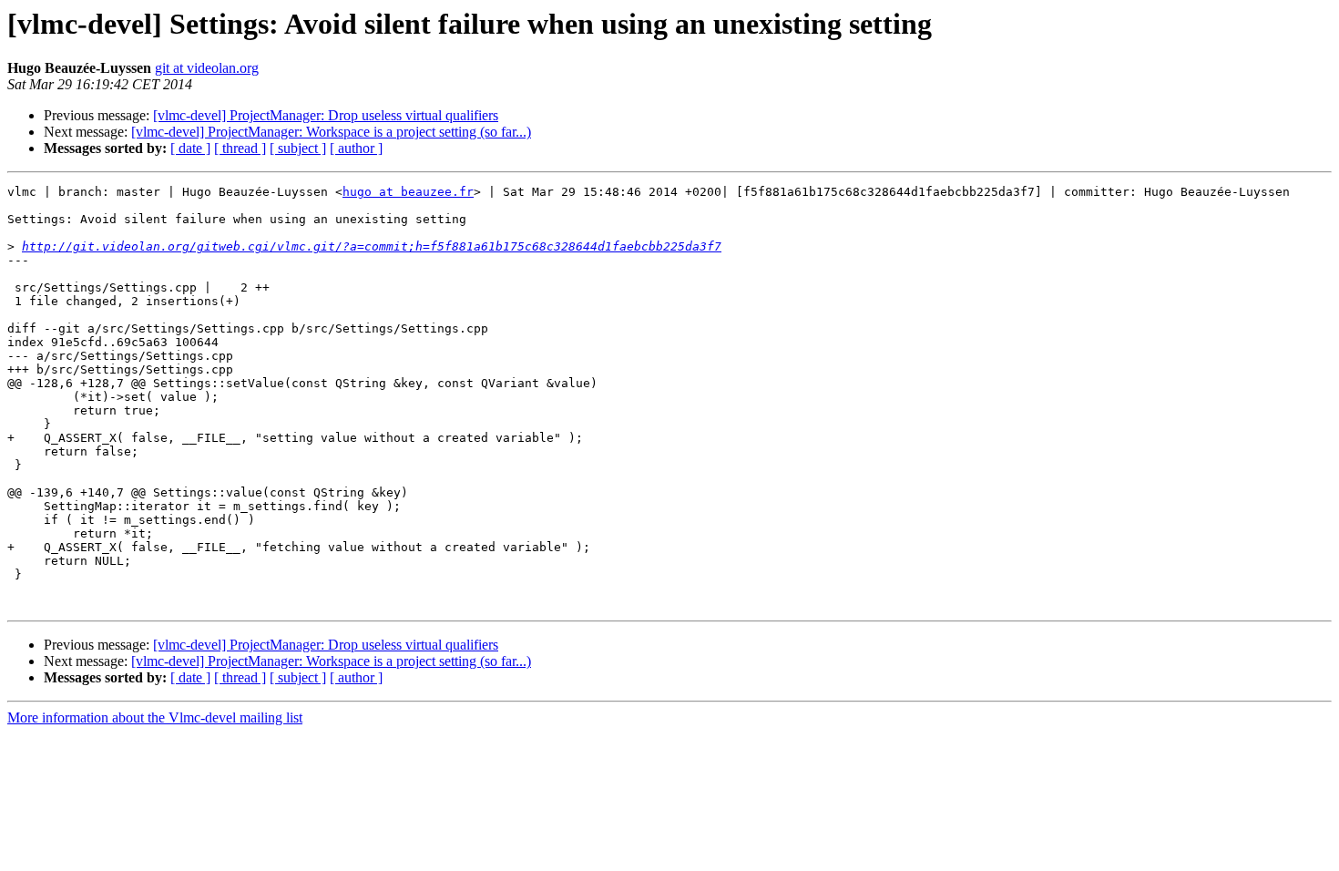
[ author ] (356, 148)
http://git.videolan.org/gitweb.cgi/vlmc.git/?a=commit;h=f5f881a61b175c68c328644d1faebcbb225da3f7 (371, 246)
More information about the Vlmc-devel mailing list (154, 717)
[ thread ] (240, 148)
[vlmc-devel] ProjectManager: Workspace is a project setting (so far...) (331, 131)
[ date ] (190, 148)
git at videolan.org (207, 68)
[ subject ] (298, 148)
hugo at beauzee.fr (408, 192)
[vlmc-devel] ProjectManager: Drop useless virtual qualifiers (325, 115)
